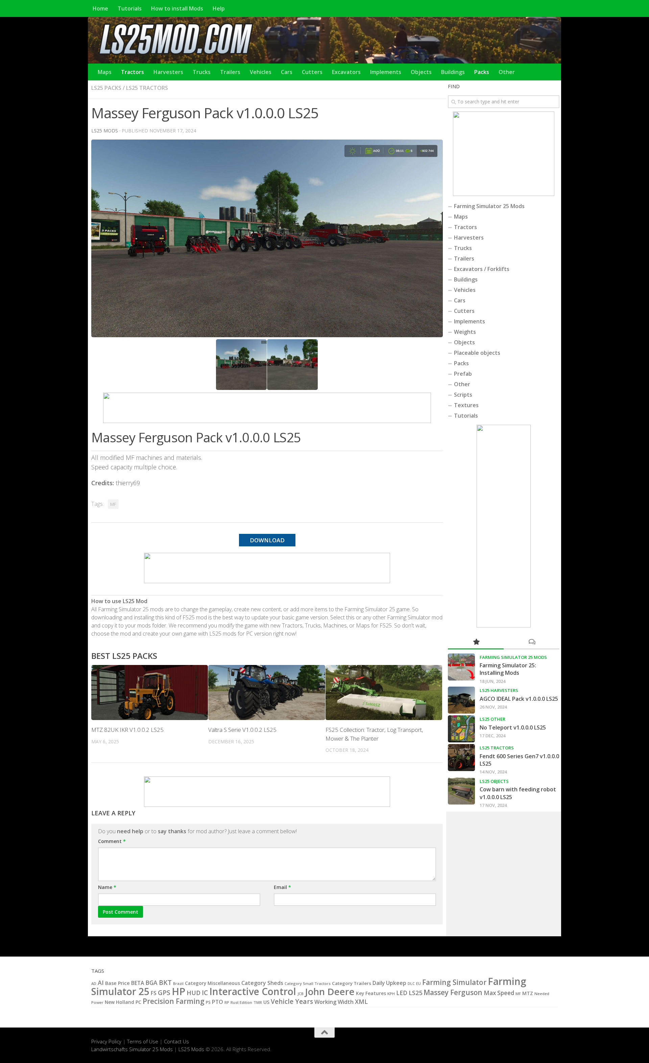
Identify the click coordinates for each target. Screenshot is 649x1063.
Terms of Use (142, 1041)
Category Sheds (262, 983)
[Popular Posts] (476, 642)
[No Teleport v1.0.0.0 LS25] (461, 728)
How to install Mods (177, 8)
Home (100, 8)
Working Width (334, 1002)
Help (219, 8)
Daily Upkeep (389, 983)
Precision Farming (174, 1001)
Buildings (453, 72)
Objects (421, 72)
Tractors (132, 72)
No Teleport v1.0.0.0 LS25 (513, 727)
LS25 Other (492, 719)
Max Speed (499, 993)
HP (178, 991)
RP (226, 1002)
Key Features (371, 993)
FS (154, 993)
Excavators (346, 72)
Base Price (117, 983)
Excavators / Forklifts (481, 269)
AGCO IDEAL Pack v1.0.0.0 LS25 (519, 698)
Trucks (202, 72)
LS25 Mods (191, 1049)
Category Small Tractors (308, 983)
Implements (385, 72)
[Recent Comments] (531, 642)
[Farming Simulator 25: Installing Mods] (461, 667)
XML (361, 1001)
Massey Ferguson (453, 992)
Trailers (230, 72)
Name (107, 887)
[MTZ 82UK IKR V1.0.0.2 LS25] (149, 692)
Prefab (463, 373)
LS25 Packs (106, 88)
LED (401, 993)
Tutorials (130, 8)
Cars (286, 72)
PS (208, 1002)
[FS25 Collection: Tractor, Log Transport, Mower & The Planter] (384, 692)
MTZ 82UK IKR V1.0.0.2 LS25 (127, 730)
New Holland (119, 1002)
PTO (217, 1002)
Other (507, 72)
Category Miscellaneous (212, 983)
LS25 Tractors (147, 88)
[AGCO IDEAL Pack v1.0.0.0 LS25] (461, 700)
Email (282, 887)
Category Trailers (351, 983)
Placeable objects (477, 352)
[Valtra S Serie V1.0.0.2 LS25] (266, 692)
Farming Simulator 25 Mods (489, 206)
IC (205, 992)
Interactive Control (252, 991)
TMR (258, 1002)
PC (138, 1002)
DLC (411, 983)
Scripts (463, 394)
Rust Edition (241, 1002)
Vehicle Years (292, 1001)
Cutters (312, 72)
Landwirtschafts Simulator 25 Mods (132, 1049)
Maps (105, 72)
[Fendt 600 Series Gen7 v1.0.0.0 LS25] (461, 757)
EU (418, 983)
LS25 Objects (494, 781)
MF (113, 504)
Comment (112, 841)
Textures (466, 405)
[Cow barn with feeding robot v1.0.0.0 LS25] (461, 791)
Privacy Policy (106, 1041)
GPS (164, 992)
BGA (151, 983)
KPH (391, 993)
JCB (300, 993)
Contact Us (176, 1041)
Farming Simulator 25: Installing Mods (508, 669)
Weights (465, 332)
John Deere (330, 991)
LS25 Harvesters (499, 690)
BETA (137, 983)
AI (101, 982)
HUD (193, 992)
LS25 (415, 992)
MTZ (527, 993)
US (266, 1002)
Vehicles (260, 72)
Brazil (178, 983)
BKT (165, 982)
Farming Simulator (454, 982)
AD (93, 983)
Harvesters (168, 72)
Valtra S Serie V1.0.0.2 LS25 (242, 730)
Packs (481, 72)
